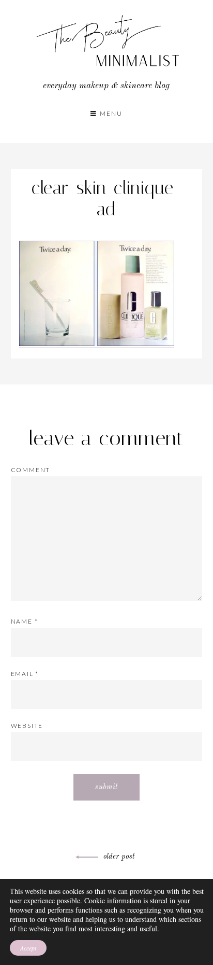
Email (25, 674)
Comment (31, 470)
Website (27, 725)
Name (24, 621)
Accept (28, 948)
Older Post (119, 856)
